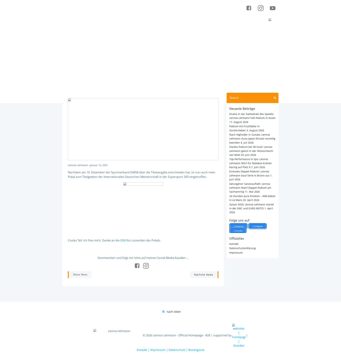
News (146, 20)
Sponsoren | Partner (203, 20)
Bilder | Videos (241, 20)
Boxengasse (196, 350)
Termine (169, 20)
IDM (123, 240)
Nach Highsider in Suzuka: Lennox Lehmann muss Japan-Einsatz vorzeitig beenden (252, 138)
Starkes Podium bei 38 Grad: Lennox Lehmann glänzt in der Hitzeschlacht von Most (251, 151)
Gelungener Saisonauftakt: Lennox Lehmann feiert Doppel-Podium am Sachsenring (250, 187)
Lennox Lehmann (78, 165)
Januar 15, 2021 (99, 165)
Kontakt (233, 244)
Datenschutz (177, 350)
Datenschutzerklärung (242, 248)
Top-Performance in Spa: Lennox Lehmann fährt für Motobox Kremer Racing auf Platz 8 (250, 163)
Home (124, 20)
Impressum (236, 252)
